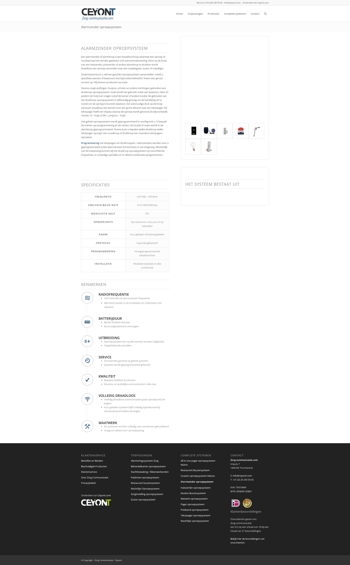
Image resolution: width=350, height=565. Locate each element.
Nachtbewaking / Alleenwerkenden (150, 471)
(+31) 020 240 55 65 (213, 2)
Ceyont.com (263, 2)
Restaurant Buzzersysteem (195, 470)
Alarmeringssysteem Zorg (144, 460)
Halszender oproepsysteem (196, 487)
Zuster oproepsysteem (143, 499)
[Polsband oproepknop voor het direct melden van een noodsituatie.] (256, 131)
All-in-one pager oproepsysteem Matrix (198, 462)
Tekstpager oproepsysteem (195, 515)
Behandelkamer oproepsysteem (148, 466)
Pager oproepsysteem (193, 504)
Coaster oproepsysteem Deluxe (198, 475)
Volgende (255, 80)
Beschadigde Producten (94, 466)
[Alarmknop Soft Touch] (209, 131)
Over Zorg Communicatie (94, 477)
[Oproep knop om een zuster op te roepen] (193, 131)
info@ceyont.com (242, 475)
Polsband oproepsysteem (195, 509)
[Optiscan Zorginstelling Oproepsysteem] (209, 146)
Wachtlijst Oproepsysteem (145, 488)
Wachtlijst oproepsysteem (195, 521)
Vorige (193, 80)
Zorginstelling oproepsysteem (147, 494)
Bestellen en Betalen (92, 460)
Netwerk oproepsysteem (194, 498)
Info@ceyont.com (232, 2)
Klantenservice (89, 471)
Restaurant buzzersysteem (145, 483)
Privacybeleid (88, 483)
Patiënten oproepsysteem (145, 477)
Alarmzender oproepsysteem (101, 27)
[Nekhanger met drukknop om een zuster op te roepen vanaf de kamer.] (193, 146)
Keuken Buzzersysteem (193, 493)
